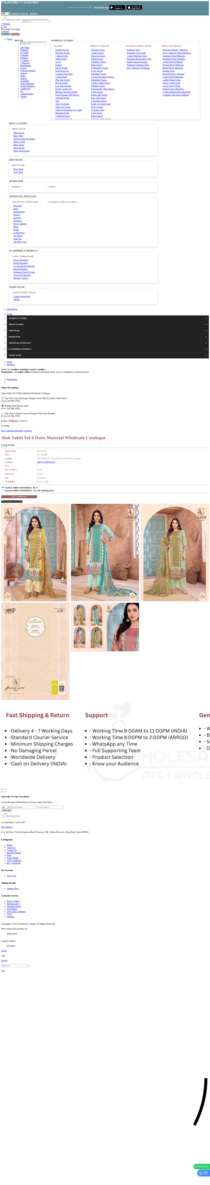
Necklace (17, 221)
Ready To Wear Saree (101, 104)
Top (57, 101)
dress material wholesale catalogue (16, 431)
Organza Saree (97, 110)
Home (9, 39)
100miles (24, 50)
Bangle (16, 215)
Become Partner (14, 853)
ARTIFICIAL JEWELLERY (25, 202)
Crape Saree (96, 113)
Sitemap (10, 916)
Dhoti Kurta (18, 148)
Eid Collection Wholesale (138, 68)
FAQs (9, 914)
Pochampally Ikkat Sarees (102, 89)
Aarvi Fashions (27, 83)
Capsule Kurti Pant (64, 74)
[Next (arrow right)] (5, 791)
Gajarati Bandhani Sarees (102, 77)
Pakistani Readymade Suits (139, 59)
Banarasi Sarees (98, 56)
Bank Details (13, 858)
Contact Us (16, 13)
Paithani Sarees (98, 86)
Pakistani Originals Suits (138, 65)
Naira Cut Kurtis (62, 107)
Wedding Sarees (98, 62)
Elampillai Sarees (99, 80)
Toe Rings (18, 236)
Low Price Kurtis (63, 86)
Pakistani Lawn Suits (136, 53)
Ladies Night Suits (21, 296)
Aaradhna (24, 81)
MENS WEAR (18, 129)
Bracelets (17, 206)
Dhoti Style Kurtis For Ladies (68, 110)
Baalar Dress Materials (173, 68)
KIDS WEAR (18, 165)
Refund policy (13, 904)
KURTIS (58, 46)
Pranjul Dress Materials (173, 65)
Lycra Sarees (97, 71)
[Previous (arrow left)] (2, 791)
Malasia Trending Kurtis (66, 92)
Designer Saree (98, 50)
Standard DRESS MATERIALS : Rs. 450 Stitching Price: (29, 491)
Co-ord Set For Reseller (24, 266)
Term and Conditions (16, 911)
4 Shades (24, 55)
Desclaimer (12, 909)
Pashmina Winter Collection (175, 50)
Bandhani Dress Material (174, 59)
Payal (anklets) (20, 224)
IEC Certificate (13, 863)
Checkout (15, 34)
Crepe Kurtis (61, 77)
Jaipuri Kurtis (61, 68)
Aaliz (22, 76)
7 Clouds (24, 60)
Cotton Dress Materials (173, 77)
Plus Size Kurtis (62, 80)
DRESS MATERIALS (171, 46)
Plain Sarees (96, 65)
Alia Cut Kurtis (62, 104)
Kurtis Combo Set (63, 89)
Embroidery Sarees (99, 68)
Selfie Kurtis (61, 59)
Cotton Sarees (97, 53)
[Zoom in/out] (5, 789)
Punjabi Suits (168, 71)
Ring (15, 209)
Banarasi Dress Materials (174, 56)
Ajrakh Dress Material (173, 62)
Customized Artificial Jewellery (62, 202)
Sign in (24, 13)
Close (17, 29)
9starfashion (25, 65)
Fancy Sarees (97, 107)
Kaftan (58, 65)
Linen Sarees (97, 92)
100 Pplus (24, 47)
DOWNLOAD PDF (12, 501)
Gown (58, 62)
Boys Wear (18, 169)
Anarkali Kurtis (62, 98)
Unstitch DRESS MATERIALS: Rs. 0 (21, 488)
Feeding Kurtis (62, 50)
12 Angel (24, 52)
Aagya (23, 68)
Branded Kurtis (62, 113)
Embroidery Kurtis (63, 119)
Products (11, 364)
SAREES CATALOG (99, 46)
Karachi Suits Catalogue (173, 74)
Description (12, 379)
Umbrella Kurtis (62, 116)
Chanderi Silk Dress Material (176, 95)
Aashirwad (25, 89)
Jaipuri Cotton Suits (171, 83)
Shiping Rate (13, 888)
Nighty (16, 299)
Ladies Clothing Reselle (23, 256)
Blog (9, 855)
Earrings (17, 218)
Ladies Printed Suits (172, 80)
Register (33, 13)
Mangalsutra (19, 212)
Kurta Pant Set (62, 71)
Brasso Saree (97, 116)
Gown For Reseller (22, 275)
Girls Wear (18, 172)
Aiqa (22, 99)
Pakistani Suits (133, 50)
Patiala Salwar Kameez (137, 62)
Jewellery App (19, 242)
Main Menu (12, 309)
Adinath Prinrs (26, 94)
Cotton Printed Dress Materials (176, 92)
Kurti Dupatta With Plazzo (67, 95)
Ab (21, 91)
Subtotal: (5, 31)
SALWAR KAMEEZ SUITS (138, 46)
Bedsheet (16, 186)
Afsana (23, 96)
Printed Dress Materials (173, 89)
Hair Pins (17, 239)
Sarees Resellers (20, 260)
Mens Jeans (18, 145)
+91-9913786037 (11, 2)
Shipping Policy (14, 906)
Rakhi (16, 230)
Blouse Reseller (20, 269)
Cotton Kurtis (61, 56)
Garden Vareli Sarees (100, 83)
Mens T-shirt (19, 142)
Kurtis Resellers (20, 263)
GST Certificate (14, 860)
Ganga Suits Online (171, 86)
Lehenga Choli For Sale (24, 272)
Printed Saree (97, 59)
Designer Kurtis (62, 53)
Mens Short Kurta (21, 151)
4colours (24, 58)
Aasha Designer (27, 86)
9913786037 (7, 827)
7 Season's (25, 63)
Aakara (23, 73)
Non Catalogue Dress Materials (177, 53)
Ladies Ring (18, 233)
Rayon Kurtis (61, 83)
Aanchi (23, 78)
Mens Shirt (18, 136)
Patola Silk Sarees (99, 95)
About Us (11, 847)
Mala (15, 227)
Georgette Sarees (98, 101)
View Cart (5, 34)
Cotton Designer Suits (137, 56)
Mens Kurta (18, 133)
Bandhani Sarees (98, 74)
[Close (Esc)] (2, 789)
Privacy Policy (13, 901)
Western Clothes (20, 278)
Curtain (51, 186)
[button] (105, 1181)
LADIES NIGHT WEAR (23, 292)
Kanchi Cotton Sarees (101, 119)
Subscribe (6, 810)
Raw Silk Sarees (98, 98)
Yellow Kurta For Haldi (24, 139)
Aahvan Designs (27, 70)
